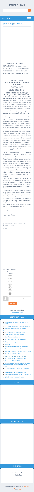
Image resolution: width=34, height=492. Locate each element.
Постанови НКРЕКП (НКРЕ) (12, 361)
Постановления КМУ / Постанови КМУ (16, 339)
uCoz (20, 489)
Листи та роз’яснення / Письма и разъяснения (18, 374)
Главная (5, 23)
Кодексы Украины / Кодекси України (15, 332)
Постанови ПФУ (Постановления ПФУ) (15, 358)
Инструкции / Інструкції (11, 342)
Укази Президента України (12, 337)
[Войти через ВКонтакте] (10, 278)
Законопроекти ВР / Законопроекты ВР (16, 372)
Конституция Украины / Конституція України (17, 326)
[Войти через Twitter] (10, 293)
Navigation (7, 18)
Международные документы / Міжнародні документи (16, 323)
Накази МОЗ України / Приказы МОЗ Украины (18, 351)
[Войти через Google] (10, 287)
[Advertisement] (17, 45)
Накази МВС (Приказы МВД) (13, 353)
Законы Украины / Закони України (14, 334)
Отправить (13, 303)
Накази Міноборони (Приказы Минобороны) (17, 346)
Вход (21, 312)
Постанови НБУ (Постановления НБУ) (13, 24)
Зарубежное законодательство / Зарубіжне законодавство (16, 369)
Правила (7, 344)
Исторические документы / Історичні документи (14, 329)
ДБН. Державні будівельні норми (14, 377)
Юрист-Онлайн (17, 5)
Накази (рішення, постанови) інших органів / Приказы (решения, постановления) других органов (16, 365)
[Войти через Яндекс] (10, 284)
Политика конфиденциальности (20, 487)
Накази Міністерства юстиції (13, 349)
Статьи (11, 23)
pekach (6, 225)
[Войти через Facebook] (10, 281)
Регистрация (15, 312)
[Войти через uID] (10, 275)
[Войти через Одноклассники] (10, 290)
